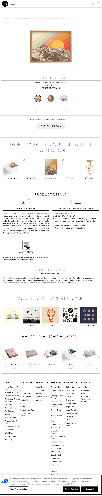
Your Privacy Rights (18, 489)
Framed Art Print (12, 396)
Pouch (68, 397)
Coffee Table (25, 400)
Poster (7, 414)
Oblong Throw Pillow (57, 397)
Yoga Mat (70, 407)
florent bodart (60, 82)
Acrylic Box (55, 452)
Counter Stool (26, 407)
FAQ (83, 394)
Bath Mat (39, 400)
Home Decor (58, 383)
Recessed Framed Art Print (12, 400)
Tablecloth (55, 471)
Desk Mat (70, 394)
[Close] (97, 479)
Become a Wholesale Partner (85, 399)
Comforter (40, 390)
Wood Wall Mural (12, 426)
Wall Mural (9, 433)
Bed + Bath (42, 383)
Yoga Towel (71, 410)
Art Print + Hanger (12, 408)
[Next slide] (98, 169)
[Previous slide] (3, 169)
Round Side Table (28, 410)
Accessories (14, 18)
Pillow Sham (41, 394)
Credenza (24, 387)
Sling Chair (25, 394)
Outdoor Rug (56, 424)
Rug (52, 421)
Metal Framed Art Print (12, 388)
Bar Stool (24, 403)
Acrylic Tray (56, 448)
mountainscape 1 (41, 82)
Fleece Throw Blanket (56, 411)
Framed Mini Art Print (11, 422)
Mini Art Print (10, 418)
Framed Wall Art (11, 393)
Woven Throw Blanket (56, 417)
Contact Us (86, 390)
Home (6, 18)
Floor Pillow (56, 401)
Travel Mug (71, 400)
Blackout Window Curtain (58, 438)
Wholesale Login (51, 126)
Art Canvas (9, 411)
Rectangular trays (27, 18)
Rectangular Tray (58, 445)
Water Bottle (71, 403)
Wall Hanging (10, 436)
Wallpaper (9, 430)
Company (86, 383)
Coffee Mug (56, 458)
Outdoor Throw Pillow (57, 391)
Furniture (26, 383)
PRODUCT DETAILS (51, 88)
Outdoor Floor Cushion (57, 406)
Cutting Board (57, 462)
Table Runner (56, 465)
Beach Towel (71, 413)
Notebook (70, 390)
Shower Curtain (42, 397)
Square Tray (56, 442)
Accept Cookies (71, 489)
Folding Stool (26, 397)
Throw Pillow (56, 387)
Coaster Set (56, 455)
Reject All (90, 489)
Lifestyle (71, 383)
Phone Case (71, 420)
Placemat (55, 468)
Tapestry (8, 440)
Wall (8, 383)
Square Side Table (25, 414)
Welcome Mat (56, 428)
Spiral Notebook (73, 387)
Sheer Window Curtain (57, 432)
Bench (23, 390)
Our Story (85, 387)
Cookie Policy (70, 484)
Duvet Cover (41, 387)
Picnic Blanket (72, 416)
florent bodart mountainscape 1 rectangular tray (55, 18)
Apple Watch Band (71, 424)
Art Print (8, 405)
